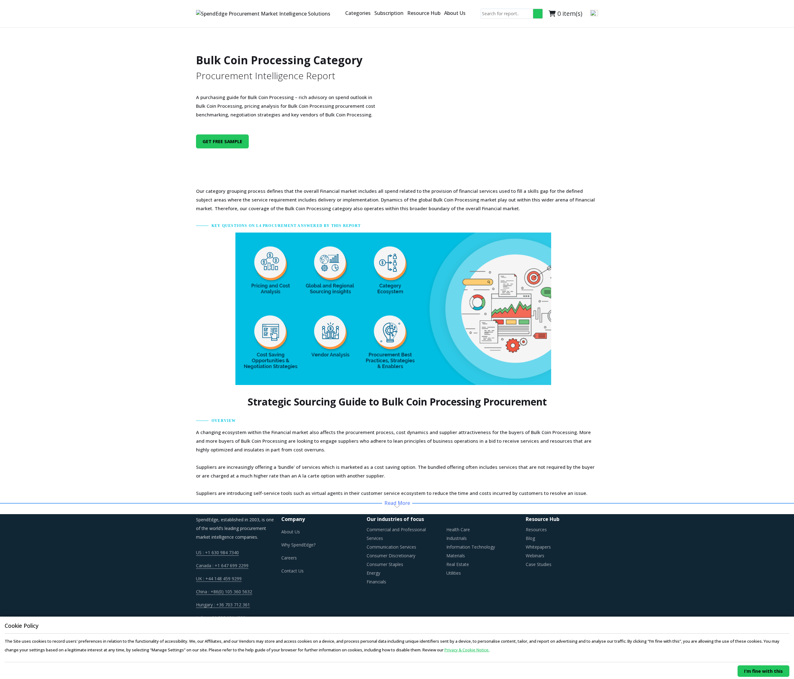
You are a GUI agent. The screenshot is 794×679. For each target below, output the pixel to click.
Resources (536, 529)
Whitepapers (538, 547)
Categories (358, 13)
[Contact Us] (341, 13)
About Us (455, 13)
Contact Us (292, 571)
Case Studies (538, 564)
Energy (373, 573)
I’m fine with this (763, 671)
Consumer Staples (385, 564)
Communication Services (391, 547)
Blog (530, 538)
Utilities (453, 573)
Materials (455, 556)
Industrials (456, 538)
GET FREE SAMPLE (222, 141)
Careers (289, 558)
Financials (376, 582)
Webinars (535, 556)
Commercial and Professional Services (396, 534)
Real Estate (457, 564)
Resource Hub (423, 13)
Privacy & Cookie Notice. (466, 650)
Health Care (458, 529)
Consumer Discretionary (391, 556)
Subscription (389, 13)
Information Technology (470, 547)
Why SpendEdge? (298, 545)
